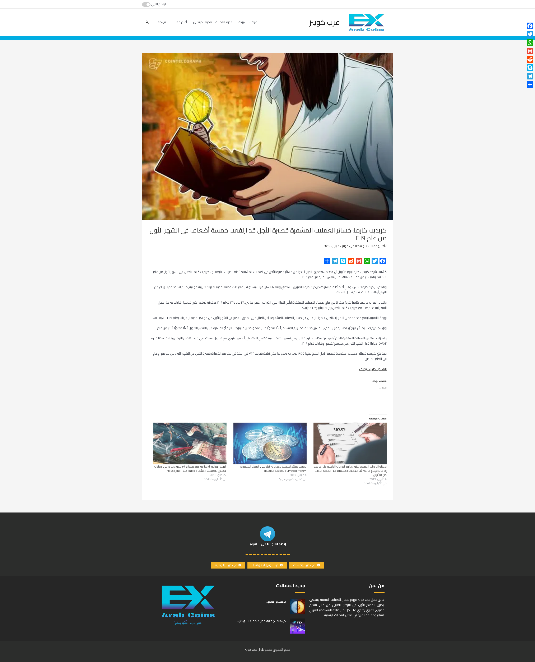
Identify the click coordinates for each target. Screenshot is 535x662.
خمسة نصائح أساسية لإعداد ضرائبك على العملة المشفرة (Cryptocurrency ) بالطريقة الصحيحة (273, 468)
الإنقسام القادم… (276, 601)
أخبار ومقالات (376, 246)
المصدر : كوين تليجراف (373, 369)
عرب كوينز (325, 22)
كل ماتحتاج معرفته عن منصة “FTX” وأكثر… (261, 620)
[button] (306, 565)
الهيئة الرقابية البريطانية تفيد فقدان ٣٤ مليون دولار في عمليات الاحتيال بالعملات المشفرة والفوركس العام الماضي (190, 468)
